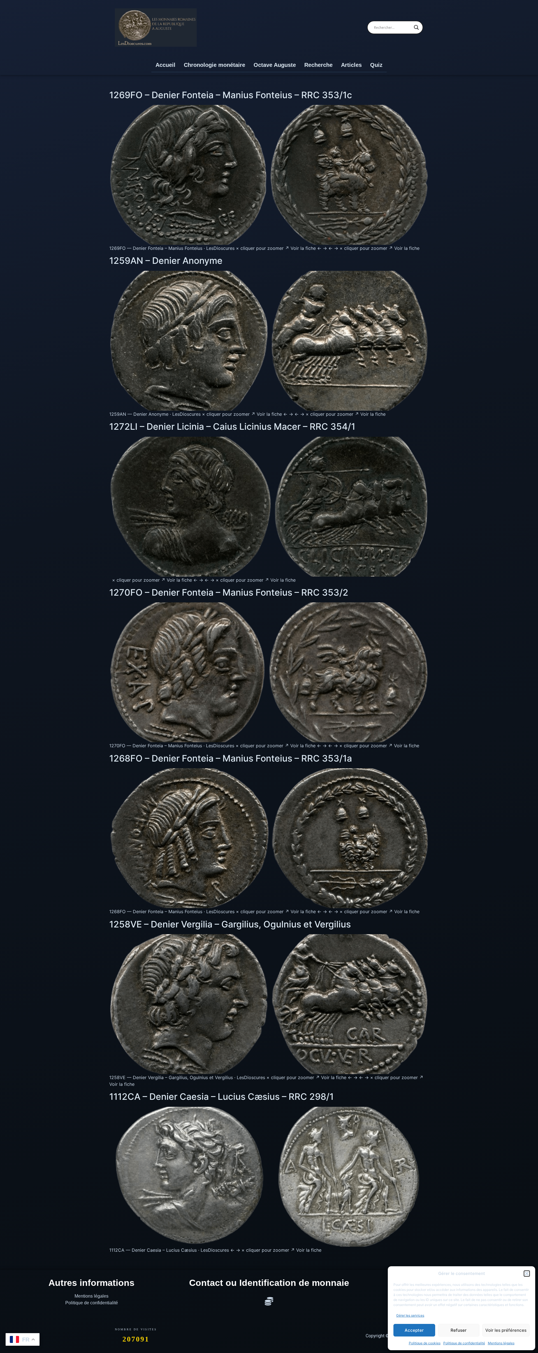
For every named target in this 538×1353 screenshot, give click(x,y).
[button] (527, 1273)
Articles (351, 65)
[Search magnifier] (416, 27)
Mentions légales (501, 1343)
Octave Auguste (275, 65)
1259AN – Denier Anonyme (165, 260)
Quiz (376, 65)
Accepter (414, 1330)
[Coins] (269, 1301)
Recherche (318, 65)
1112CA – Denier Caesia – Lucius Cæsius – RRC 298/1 (221, 1096)
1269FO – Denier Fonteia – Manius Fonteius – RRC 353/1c (230, 95)
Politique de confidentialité (464, 1343)
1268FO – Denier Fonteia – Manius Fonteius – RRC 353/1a (230, 758)
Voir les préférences (506, 1330)
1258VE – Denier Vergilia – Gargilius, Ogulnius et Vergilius (230, 924)
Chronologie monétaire (214, 65)
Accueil (165, 65)
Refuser (459, 1330)
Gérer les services (410, 1315)
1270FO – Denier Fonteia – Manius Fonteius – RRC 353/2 (228, 592)
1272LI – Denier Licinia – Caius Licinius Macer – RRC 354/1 (232, 426)
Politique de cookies (424, 1343)
